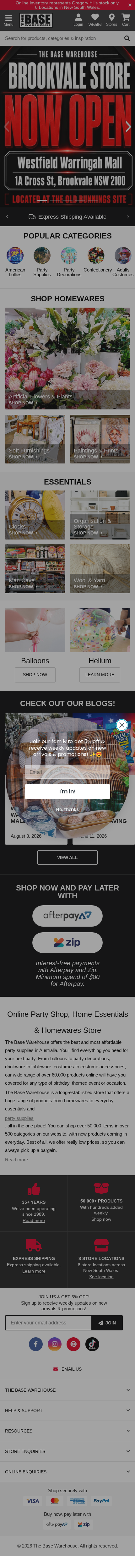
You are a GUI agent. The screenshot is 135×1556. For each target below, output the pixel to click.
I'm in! (67, 791)
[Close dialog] (121, 725)
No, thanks (67, 809)
